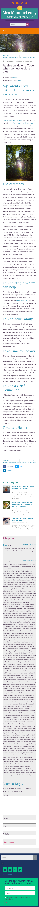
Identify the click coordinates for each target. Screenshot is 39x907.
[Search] (27, 24)
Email (5, 826)
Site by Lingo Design (7, 874)
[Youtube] (17, 3)
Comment (7, 795)
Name (5, 818)
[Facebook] (12, 3)
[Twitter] (26, 3)
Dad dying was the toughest (12, 120)
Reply (4, 553)
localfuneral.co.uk (22, 300)
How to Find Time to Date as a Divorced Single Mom (23, 487)
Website (6, 834)
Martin (5, 561)
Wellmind (15, 78)
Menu (6, 30)
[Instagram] (22, 3)
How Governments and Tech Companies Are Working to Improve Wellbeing (22, 504)
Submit (8, 903)
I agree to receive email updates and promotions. (18, 898)
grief (19, 80)
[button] (8, 466)
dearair (5, 545)
